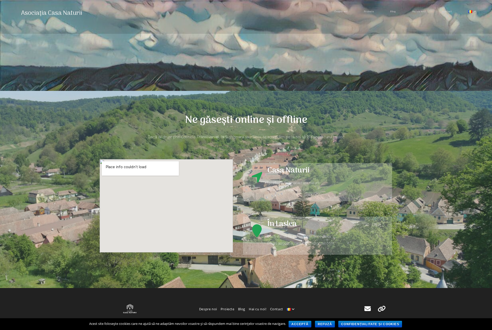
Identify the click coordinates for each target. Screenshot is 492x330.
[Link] (381, 309)
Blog (241, 309)
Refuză (325, 324)
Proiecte (227, 309)
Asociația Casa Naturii (51, 13)
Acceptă (300, 324)
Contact (276, 309)
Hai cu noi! (257, 309)
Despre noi (208, 309)
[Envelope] (367, 309)
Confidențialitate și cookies (370, 324)
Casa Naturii (288, 170)
